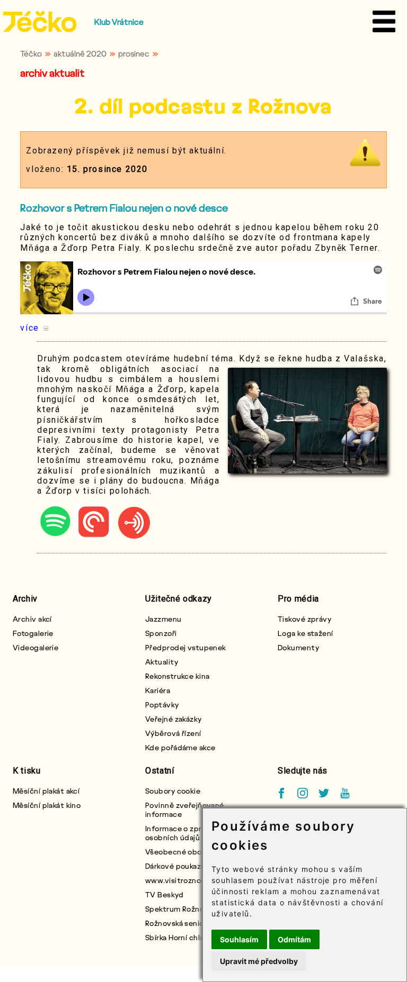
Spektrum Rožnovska (182, 908)
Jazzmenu (163, 618)
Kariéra (157, 690)
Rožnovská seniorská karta (191, 923)
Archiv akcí (32, 618)
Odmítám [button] (294, 939)
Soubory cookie (172, 790)
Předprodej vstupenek (185, 647)
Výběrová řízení (173, 733)
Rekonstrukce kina (177, 675)
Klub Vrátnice (119, 21)
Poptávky (162, 704)
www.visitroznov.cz (180, 880)
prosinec (133, 53)
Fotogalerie (33, 633)
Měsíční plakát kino (47, 805)
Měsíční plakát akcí (46, 790)
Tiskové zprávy (304, 618)
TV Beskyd (164, 894)
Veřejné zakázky (173, 718)
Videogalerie (35, 647)
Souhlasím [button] (239, 939)
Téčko (31, 53)
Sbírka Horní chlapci (180, 937)
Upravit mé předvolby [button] (259, 961)
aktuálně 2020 (80, 53)
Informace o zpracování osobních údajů (187, 833)
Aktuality (161, 661)
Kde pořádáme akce (180, 747)
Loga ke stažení (305, 633)
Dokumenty (298, 647)
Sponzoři (161, 633)
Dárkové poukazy (175, 865)
